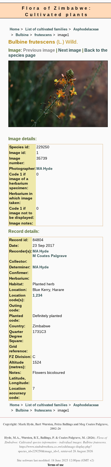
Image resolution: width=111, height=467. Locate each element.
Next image (69, 50)
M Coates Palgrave (50, 256)
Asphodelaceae (86, 29)
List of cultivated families (46, 29)
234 (39, 295)
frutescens (43, 35)
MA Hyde (44, 169)
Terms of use (55, 464)
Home (14, 29)
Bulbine (22, 35)
